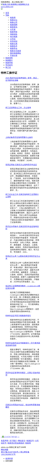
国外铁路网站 (15, 53)
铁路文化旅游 (15, 51)
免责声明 (4, 441)
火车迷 (12, 29)
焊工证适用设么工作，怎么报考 (18, 108)
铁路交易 (13, 44)
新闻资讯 (13, 27)
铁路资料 (9, 58)
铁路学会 (13, 48)
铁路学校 (13, 32)
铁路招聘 (13, 25)
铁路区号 (30, 441)
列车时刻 (13, 41)
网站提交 (21, 441)
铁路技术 (13, 46)
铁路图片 (9, 60)
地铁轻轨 (13, 34)
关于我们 (13, 441)
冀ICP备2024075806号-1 (10, 452)
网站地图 (4, 450)
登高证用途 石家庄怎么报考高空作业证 (21, 165)
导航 (7, 15)
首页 (7, 13)
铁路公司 (13, 22)
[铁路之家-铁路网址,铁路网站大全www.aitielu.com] (20, 7)
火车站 (12, 39)
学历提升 (9, 65)
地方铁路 (13, 37)
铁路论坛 (13, 20)
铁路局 (12, 18)
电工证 (8, 67)
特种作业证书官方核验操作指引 (18, 316)
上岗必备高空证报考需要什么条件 (19, 137)
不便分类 (13, 55)
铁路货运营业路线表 (16, 443)
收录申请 (9, 458)
